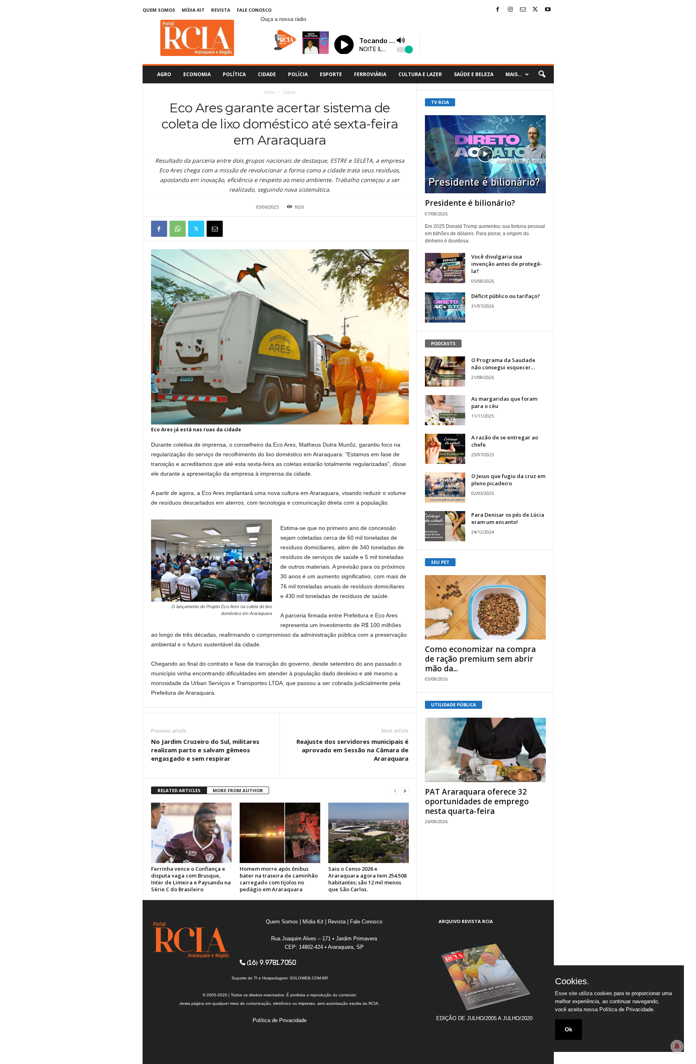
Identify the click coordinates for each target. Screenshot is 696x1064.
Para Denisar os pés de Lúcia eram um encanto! (507, 518)
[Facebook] (498, 10)
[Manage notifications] (677, 1046)
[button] (542, 74)
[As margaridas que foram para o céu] (445, 410)
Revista (220, 10)
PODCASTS (443, 343)
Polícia (298, 74)
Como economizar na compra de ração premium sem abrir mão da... (480, 659)
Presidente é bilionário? (470, 203)
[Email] (215, 229)
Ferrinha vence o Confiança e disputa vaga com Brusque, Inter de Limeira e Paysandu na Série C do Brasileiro (191, 879)
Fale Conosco (254, 10)
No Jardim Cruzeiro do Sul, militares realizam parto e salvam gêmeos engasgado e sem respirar (205, 749)
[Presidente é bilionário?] (485, 154)
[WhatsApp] (178, 229)
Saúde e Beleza (473, 74)
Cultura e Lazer (420, 74)
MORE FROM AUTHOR (238, 790)
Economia (197, 74)
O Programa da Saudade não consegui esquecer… (503, 363)
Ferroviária (370, 74)
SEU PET (440, 562)
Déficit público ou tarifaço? (505, 296)
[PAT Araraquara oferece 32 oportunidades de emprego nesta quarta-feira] (485, 750)
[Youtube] (548, 10)
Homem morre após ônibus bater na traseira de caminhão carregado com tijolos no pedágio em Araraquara (279, 879)
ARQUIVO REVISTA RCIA (466, 921)
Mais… (513, 74)
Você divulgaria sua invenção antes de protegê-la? (506, 264)
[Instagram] (510, 10)
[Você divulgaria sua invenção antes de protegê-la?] (445, 268)
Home (269, 92)
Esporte (331, 74)
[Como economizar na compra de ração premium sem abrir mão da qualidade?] (485, 607)
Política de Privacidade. (627, 1009)
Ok (568, 1029)
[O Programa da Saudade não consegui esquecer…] (445, 371)
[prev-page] (395, 791)
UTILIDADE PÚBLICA (453, 705)
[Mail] (523, 10)
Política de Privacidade (280, 1020)
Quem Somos (159, 10)
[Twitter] (535, 10)
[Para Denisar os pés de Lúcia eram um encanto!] (445, 526)
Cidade (267, 74)
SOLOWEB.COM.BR (309, 978)
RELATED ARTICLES (179, 790)
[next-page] (405, 791)
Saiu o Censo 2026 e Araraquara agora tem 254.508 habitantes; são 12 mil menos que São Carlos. (367, 879)
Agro (164, 74)
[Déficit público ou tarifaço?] (445, 307)
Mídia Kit (193, 10)
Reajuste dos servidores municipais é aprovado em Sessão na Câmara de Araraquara (352, 749)
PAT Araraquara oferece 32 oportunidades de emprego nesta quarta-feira (477, 801)
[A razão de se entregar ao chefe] (445, 449)
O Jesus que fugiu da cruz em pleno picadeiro (508, 479)
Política (234, 74)
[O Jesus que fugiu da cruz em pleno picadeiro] (445, 487)
